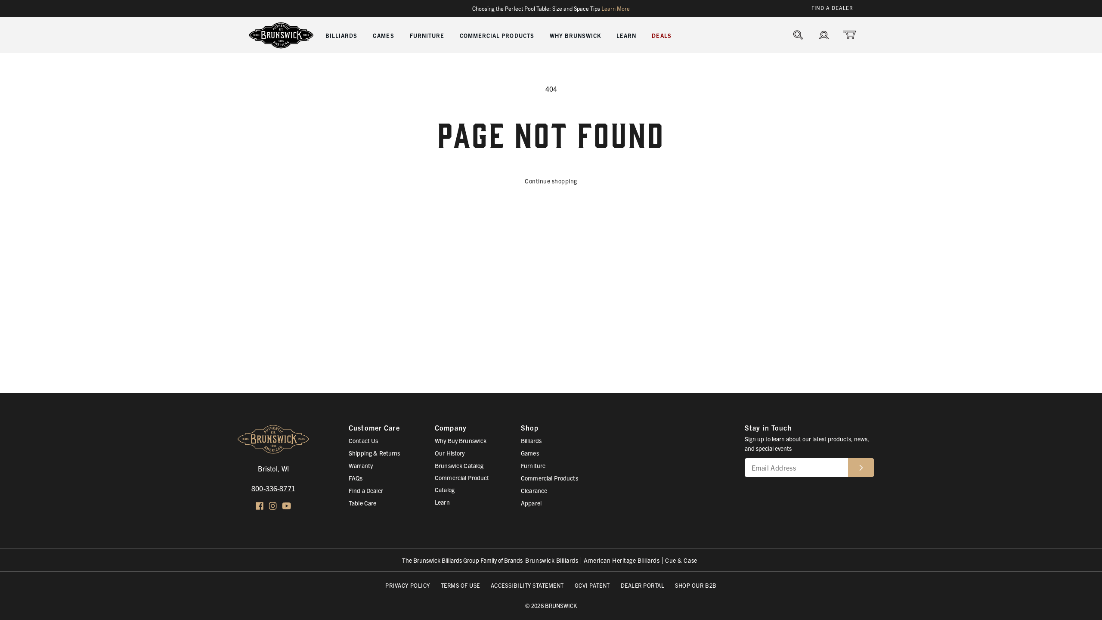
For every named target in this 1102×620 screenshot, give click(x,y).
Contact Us (363, 440)
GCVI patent (592, 585)
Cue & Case (681, 560)
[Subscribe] (861, 467)
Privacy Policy (407, 585)
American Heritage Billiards (621, 560)
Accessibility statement (527, 585)
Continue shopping (551, 181)
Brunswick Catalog (459, 465)
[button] (341, 34)
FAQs (356, 478)
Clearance (534, 490)
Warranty (361, 465)
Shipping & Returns (374, 453)
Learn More (615, 8)
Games (530, 453)
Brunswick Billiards (551, 560)
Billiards (531, 440)
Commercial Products (549, 478)
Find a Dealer (832, 7)
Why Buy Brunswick (460, 440)
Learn (442, 502)
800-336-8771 (273, 488)
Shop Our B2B (695, 585)
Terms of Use (460, 585)
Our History (450, 453)
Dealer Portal (643, 585)
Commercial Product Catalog (462, 483)
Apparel (531, 503)
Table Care (362, 503)
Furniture (533, 465)
